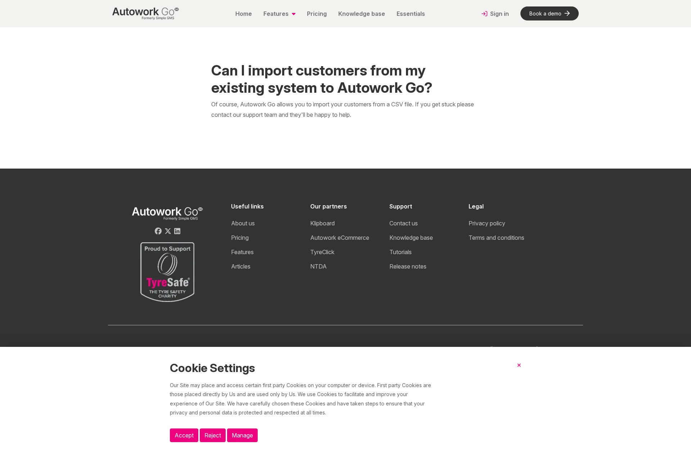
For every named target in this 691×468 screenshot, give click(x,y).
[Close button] (519, 371)
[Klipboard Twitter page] (167, 231)
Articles (240, 266)
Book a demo (545, 13)
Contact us (403, 223)
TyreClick (322, 252)
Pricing (317, 13)
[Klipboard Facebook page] (158, 231)
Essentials (411, 13)
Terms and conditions (496, 237)
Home (243, 13)
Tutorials (400, 252)
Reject (212, 435)
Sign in (499, 13)
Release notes (407, 266)
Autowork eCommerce (339, 237)
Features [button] (276, 13)
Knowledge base (361, 13)
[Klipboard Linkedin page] (177, 231)
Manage (242, 435)
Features (242, 252)
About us (243, 223)
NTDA (318, 266)
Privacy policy (487, 223)
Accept (184, 435)
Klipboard (322, 223)
